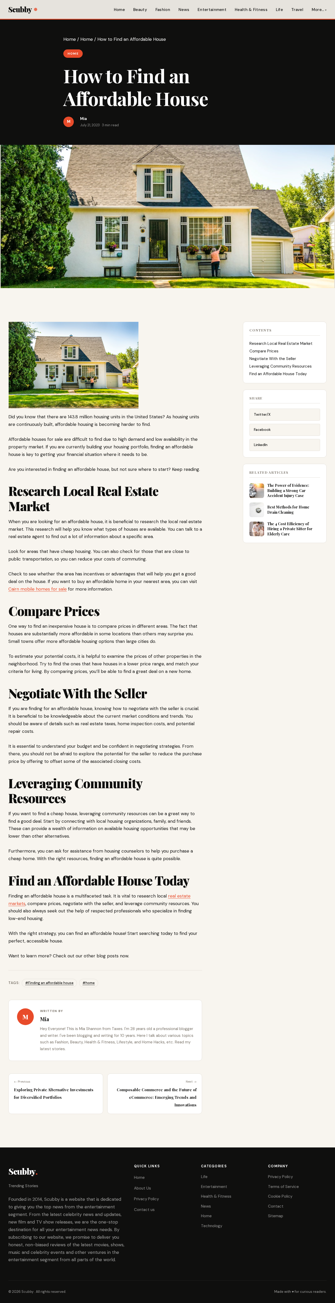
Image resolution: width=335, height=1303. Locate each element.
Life (279, 9)
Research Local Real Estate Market (280, 343)
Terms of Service (283, 1186)
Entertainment (212, 9)
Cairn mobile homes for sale (37, 589)
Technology (211, 1225)
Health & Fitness (251, 9)
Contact (275, 1206)
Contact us (144, 1209)
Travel (297, 9)
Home (119, 9)
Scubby (20, 9)
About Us (142, 1188)
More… (318, 9)
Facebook (262, 429)
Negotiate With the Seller (272, 358)
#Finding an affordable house (49, 983)
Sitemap (275, 1216)
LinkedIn (260, 444)
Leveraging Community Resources (280, 366)
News (183, 9)
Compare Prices (263, 351)
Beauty (140, 9)
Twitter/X (262, 414)
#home (88, 983)
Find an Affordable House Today (278, 373)
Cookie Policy (280, 1196)
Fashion (162, 9)
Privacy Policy (146, 1199)
